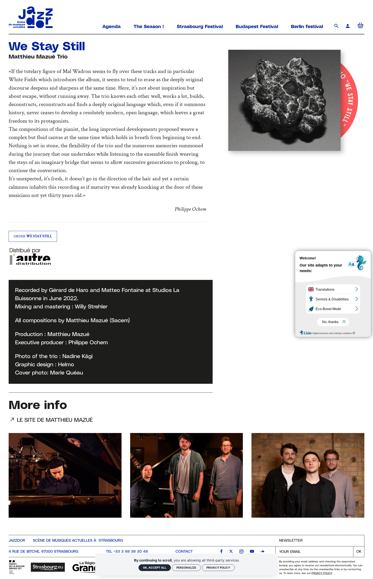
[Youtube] (252, 551)
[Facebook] (221, 551)
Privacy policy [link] (218, 567)
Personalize (186, 567)
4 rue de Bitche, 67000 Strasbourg (43, 551)
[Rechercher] (337, 26)
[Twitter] (231, 551)
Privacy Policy (321, 573)
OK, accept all (154, 567)
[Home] (31, 26)
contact (184, 551)
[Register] (358, 551)
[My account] (348, 26)
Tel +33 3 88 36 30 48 (127, 551)
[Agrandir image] (292, 100)
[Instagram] (241, 551)
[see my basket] (360, 26)
